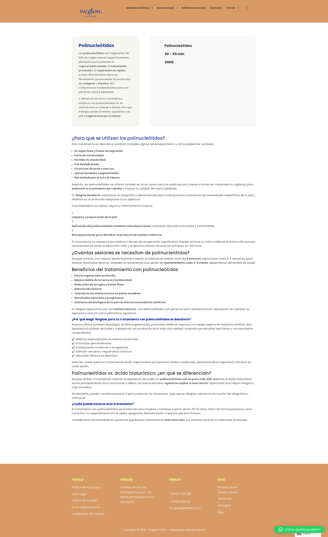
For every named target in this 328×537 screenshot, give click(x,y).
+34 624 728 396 (180, 494)
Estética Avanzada (193, 8)
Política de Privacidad (86, 487)
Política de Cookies (84, 500)
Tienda (230, 8)
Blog (220, 512)
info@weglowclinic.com (185, 508)
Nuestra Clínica (228, 487)
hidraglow (224, 505)
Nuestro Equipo (228, 492)
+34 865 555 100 (180, 501)
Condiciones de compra (88, 514)
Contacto (215, 8)
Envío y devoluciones (86, 507)
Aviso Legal (79, 494)
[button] (299, 529)
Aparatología (165, 8)
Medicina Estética (137, 8)
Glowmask (224, 499)
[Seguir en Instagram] (172, 487)
